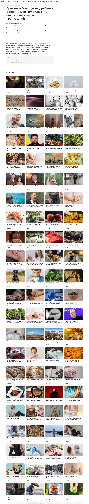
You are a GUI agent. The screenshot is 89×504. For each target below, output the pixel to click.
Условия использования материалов (50, 503)
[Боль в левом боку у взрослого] (54, 356)
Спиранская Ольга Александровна (21, 39)
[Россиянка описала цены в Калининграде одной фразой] (54, 472)
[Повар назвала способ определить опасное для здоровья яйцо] (73, 201)
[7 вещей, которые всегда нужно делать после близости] (73, 259)
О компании (6, 503)
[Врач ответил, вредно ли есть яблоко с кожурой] (54, 220)
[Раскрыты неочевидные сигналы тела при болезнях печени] (35, 162)
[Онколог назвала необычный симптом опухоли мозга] (54, 375)
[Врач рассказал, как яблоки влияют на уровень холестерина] (54, 143)
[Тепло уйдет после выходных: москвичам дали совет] (35, 492)
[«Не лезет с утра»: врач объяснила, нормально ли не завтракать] (54, 453)
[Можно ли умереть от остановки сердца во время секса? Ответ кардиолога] (35, 317)
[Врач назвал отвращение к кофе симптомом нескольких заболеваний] (35, 278)
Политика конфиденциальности (81, 503)
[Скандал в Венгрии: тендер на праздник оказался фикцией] (35, 472)
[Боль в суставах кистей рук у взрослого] (73, 375)
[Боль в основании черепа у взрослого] (15, 492)
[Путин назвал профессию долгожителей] (35, 182)
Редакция (41, 503)
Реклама (10, 503)
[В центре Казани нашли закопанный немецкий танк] (73, 123)
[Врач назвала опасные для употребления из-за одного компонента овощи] (54, 278)
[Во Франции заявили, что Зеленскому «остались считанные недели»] (35, 143)
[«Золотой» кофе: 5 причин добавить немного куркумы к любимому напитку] (73, 220)
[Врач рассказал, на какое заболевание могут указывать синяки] (54, 414)
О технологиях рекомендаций (69, 503)
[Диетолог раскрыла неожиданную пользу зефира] (73, 85)
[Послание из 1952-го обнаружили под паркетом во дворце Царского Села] (15, 104)
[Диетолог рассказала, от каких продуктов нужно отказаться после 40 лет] (35, 395)
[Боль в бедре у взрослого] (15, 453)
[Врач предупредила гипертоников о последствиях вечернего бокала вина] (35, 414)
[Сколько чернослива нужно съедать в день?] (73, 298)
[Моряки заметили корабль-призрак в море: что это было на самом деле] (35, 337)
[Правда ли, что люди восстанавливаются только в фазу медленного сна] (73, 278)
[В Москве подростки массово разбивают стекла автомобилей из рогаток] (35, 123)
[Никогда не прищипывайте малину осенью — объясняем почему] (73, 143)
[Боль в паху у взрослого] (15, 414)
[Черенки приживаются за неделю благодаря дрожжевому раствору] (15, 317)
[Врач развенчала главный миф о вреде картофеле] (54, 259)
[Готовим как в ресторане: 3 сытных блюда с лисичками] (73, 356)
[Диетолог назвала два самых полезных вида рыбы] (54, 85)
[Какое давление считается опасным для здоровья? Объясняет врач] (73, 104)
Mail (2, 503)
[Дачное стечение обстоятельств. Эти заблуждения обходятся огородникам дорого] (35, 434)
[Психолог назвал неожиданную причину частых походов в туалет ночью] (73, 414)
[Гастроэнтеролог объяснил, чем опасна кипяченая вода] (54, 104)
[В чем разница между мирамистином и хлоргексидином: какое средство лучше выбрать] (73, 453)
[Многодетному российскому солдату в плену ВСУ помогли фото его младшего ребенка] (35, 85)
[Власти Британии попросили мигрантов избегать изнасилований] (54, 162)
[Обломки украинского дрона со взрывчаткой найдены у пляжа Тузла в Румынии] (54, 434)
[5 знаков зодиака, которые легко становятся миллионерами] (15, 472)
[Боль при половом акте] (73, 434)
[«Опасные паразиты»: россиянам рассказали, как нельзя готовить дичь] (15, 298)
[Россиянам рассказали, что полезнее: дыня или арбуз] (73, 162)
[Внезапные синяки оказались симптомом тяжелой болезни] (15, 259)
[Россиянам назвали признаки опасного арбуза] (54, 492)
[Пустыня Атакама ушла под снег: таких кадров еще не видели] (54, 337)
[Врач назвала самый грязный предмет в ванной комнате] (54, 123)
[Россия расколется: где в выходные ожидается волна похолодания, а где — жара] (15, 278)
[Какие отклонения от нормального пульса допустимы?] (15, 123)
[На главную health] (6, 1)
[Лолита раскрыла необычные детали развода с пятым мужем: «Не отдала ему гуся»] (54, 395)
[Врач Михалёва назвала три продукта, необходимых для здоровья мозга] (15, 220)
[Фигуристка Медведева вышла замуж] (15, 182)
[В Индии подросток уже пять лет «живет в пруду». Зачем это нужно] (35, 240)
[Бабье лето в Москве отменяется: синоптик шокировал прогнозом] (73, 182)
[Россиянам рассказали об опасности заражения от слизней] (73, 337)
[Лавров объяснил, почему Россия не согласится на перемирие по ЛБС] (35, 201)
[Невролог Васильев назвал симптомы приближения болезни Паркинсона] (35, 220)
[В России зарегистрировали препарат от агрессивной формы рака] (35, 453)
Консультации (9, 5)
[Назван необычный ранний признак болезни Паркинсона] (54, 182)
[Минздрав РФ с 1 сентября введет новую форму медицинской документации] (15, 434)
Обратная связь (60, 503)
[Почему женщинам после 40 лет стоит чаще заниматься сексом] (73, 395)
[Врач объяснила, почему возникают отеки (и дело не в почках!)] (73, 492)
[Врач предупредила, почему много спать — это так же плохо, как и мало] (15, 337)
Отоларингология (16, 5)
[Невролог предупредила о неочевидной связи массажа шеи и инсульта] (35, 298)
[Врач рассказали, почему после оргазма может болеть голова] (15, 143)
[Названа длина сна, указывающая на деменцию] (15, 85)
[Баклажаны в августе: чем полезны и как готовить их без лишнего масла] (15, 395)
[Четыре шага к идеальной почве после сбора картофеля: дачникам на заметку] (73, 240)
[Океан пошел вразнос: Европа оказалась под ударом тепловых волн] (15, 201)
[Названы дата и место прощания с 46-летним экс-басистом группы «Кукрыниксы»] (54, 298)
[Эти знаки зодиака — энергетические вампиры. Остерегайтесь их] (15, 162)
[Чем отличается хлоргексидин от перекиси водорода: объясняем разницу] (35, 259)
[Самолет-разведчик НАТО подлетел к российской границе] (54, 317)
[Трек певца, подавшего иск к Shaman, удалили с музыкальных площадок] (73, 317)
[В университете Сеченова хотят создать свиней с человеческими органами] (15, 375)
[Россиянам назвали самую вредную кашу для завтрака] (15, 356)
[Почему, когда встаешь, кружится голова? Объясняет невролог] (35, 104)
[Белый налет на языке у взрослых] (35, 356)
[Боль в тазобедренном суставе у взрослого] (54, 201)
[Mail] (2, 1)
